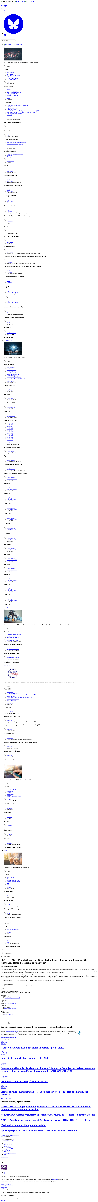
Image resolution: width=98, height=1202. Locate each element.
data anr (6, 1154)
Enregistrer (3, 1200)
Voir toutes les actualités (6, 1098)
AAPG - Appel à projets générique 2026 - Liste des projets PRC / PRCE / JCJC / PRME (46, 1120)
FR (4, 10)
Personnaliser (4, 1187)
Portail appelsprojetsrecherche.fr (8, 1037)
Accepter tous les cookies (7, 1185)
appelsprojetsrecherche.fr (12, 1031)
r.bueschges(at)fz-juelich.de (10, 1003)
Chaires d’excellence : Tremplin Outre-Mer (23, 1125)
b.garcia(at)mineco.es (9, 1014)
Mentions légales (8, 1144)
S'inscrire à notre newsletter (7, 1140)
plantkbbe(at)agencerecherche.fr (12, 998)
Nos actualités (7, 1150)
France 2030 (7, 1151)
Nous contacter (4, 1157)
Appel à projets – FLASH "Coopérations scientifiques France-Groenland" (39, 1130)
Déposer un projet (5, 4)
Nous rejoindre (4, 6)
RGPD (5, 1143)
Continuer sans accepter (6, 1184)
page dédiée (55, 1179)
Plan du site (6, 1146)
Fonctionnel (4, 1190)
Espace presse (4, 5)
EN (4, 12)
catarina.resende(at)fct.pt (10, 1008)
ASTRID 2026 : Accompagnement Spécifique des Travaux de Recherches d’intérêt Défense (48, 1114)
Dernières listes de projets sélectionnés (10, 1135)
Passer (2, 1188)
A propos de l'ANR (8, 1149)
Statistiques (3, 1195)
